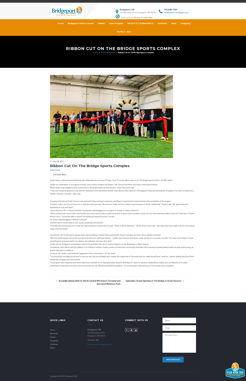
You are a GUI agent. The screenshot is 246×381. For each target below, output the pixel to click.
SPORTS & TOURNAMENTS (140, 23)
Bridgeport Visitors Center (81, 23)
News (174, 23)
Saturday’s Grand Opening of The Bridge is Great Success (154, 281)
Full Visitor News (108, 53)
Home (61, 23)
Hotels (52, 337)
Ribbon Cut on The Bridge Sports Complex (90, 166)
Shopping (185, 23)
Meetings (54, 334)
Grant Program (116, 23)
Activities (162, 23)
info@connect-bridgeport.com (176, 13)
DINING (101, 23)
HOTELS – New (124, 32)
